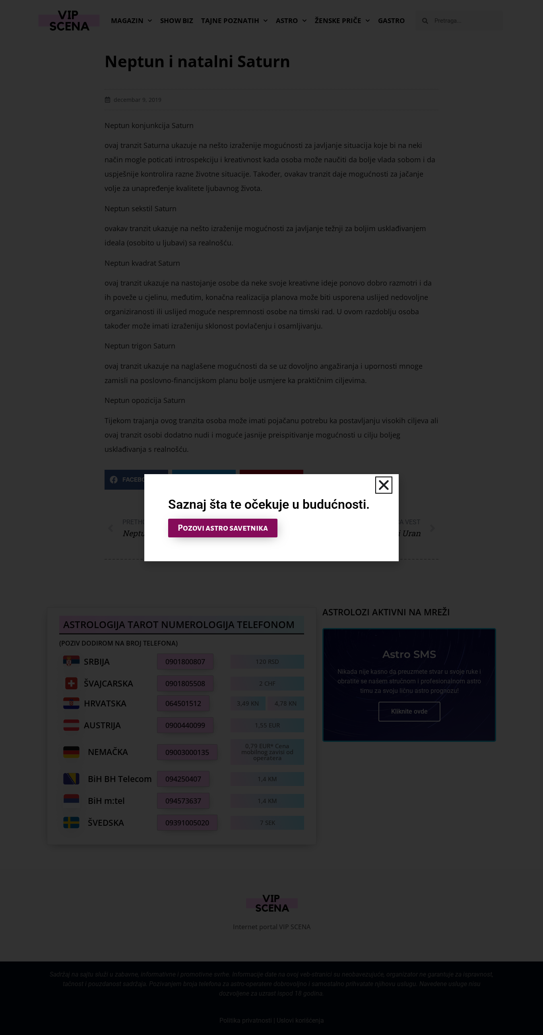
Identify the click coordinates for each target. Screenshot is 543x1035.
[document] (271, 517)
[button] (384, 485)
